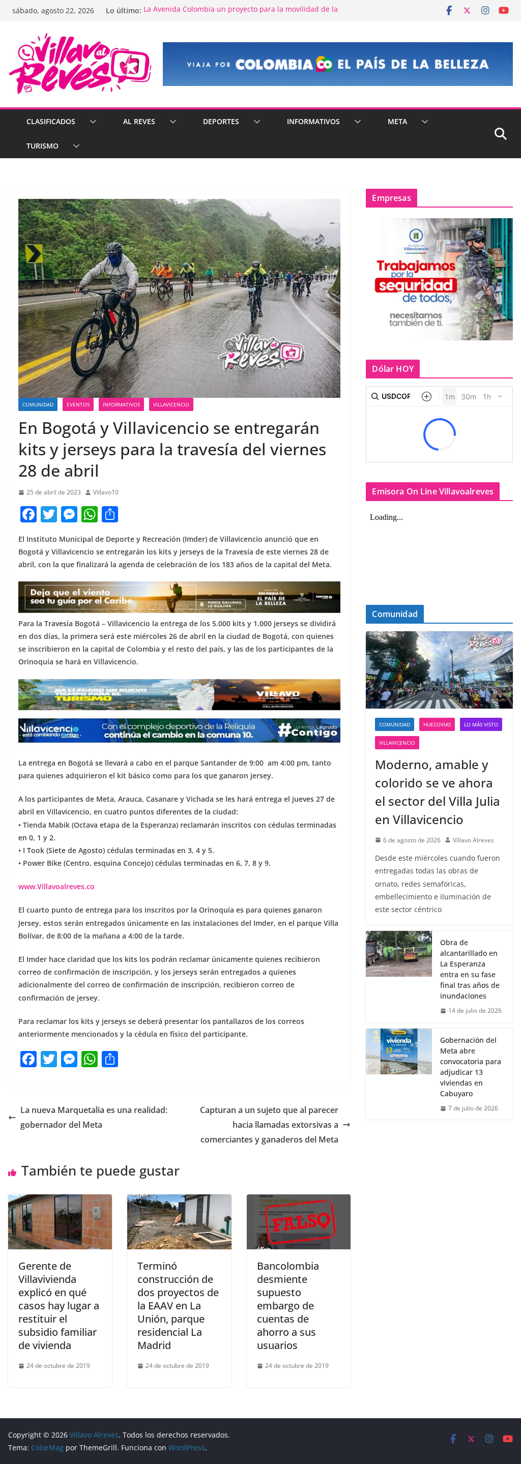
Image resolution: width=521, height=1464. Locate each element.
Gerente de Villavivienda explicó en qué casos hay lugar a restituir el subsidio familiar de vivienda (58, 1305)
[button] (91, 121)
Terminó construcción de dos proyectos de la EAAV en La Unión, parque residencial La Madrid (178, 1305)
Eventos (78, 404)
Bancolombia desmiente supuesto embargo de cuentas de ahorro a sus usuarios (288, 1305)
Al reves (139, 121)
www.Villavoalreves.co (56, 886)
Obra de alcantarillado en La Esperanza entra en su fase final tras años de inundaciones (470, 969)
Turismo (42, 146)
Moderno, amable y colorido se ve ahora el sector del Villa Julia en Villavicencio (437, 792)
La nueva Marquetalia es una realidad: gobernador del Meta (93, 1117)
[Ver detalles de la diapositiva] (338, 64)
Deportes (221, 121)
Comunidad (37, 404)
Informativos (313, 121)
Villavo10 (106, 492)
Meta (397, 121)
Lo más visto (481, 724)
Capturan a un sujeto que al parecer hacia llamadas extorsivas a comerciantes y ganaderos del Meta (269, 1124)
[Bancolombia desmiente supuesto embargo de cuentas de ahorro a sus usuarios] (299, 1201)
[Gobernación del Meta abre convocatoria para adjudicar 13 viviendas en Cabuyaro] (399, 1074)
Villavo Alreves (473, 840)
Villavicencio (171, 404)
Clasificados (50, 121)
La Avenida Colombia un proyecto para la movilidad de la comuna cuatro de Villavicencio (240, 15)
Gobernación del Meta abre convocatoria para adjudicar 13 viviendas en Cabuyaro (470, 1066)
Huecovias (437, 724)
